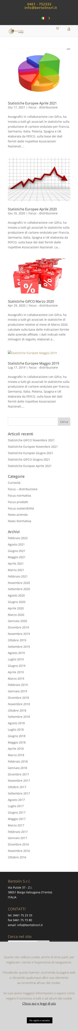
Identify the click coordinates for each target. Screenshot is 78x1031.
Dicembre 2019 (18, 627)
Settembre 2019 (19, 647)
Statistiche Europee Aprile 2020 (32, 209)
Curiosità (14, 483)
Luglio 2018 (16, 729)
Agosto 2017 (16, 800)
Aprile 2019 (16, 672)
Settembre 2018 (19, 717)
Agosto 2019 (16, 653)
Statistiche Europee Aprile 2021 (32, 103)
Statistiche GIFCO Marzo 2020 (31, 301)
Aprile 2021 (16, 563)
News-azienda (18, 515)
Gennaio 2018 (17, 768)
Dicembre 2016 (18, 844)
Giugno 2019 (16, 666)
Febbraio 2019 (18, 685)
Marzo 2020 (16, 615)
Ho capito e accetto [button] (39, 1020)
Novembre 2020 (19, 583)
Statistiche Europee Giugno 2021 (30, 453)
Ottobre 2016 (17, 857)
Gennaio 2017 (17, 838)
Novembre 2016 (19, 851)
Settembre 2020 (19, 589)
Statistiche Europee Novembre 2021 (33, 447)
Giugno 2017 (16, 812)
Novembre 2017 (19, 780)
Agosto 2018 (16, 723)
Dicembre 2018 (18, 698)
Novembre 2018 (19, 704)
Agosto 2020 (16, 595)
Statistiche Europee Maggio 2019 (33, 363)
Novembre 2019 (19, 634)
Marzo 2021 (16, 570)
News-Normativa (19, 521)
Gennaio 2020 (17, 621)
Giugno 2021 (16, 551)
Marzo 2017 (16, 825)
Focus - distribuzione (43, 107)
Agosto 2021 (16, 544)
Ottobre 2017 (17, 787)
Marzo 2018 (16, 755)
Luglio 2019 (16, 659)
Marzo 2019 (16, 678)
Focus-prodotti (18, 502)
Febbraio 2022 (18, 538)
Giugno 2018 (16, 736)
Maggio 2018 (17, 742)
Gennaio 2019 (17, 691)
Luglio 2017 (16, 806)
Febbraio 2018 (18, 761)
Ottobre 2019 (17, 640)
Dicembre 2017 (18, 774)
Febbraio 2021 (18, 576)
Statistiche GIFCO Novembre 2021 (31, 440)
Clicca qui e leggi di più (39, 1003)
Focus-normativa (19, 495)
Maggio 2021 (17, 557)
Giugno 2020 (16, 602)
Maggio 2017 (17, 819)
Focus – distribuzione (22, 489)
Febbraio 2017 (18, 832)
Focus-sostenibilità (21, 508)
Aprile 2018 (16, 749)
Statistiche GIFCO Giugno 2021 (29, 459)
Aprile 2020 (16, 608)
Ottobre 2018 (17, 710)
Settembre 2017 (19, 793)
